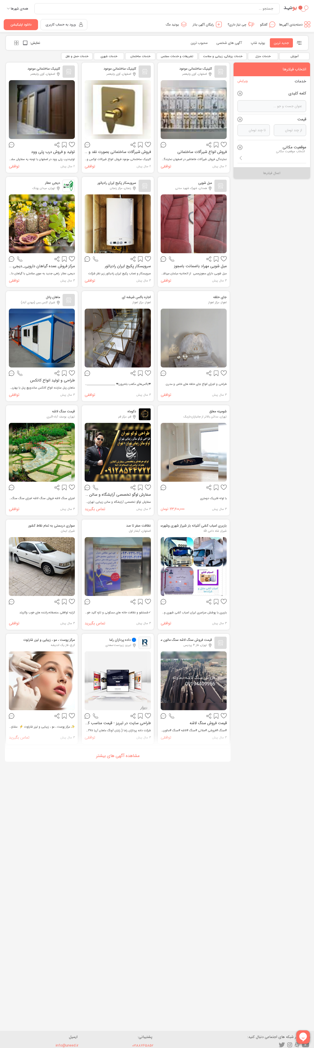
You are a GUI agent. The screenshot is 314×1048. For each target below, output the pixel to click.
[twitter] (282, 1044)
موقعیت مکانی (294, 147)
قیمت (301, 119)
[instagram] (289, 1044)
